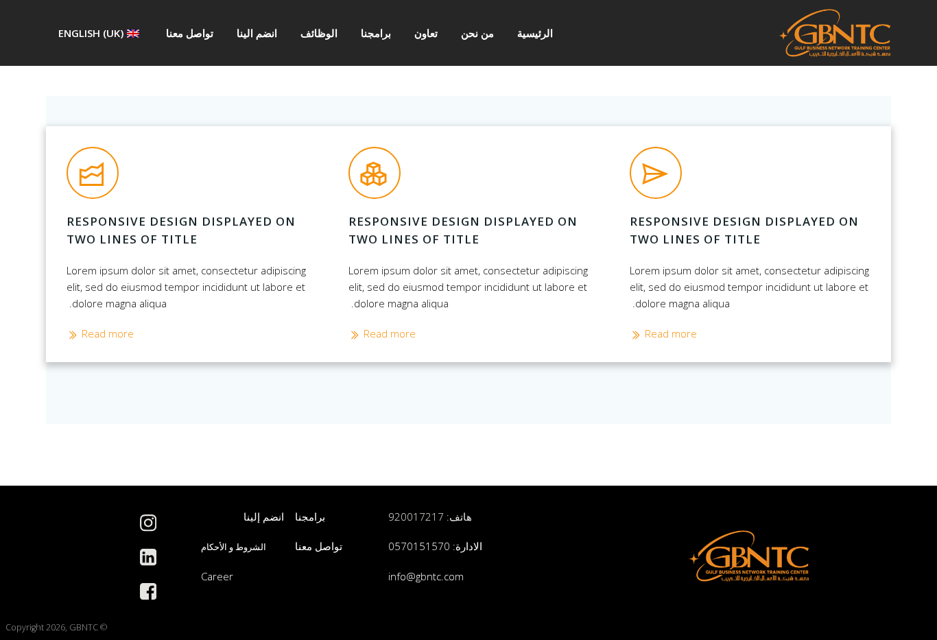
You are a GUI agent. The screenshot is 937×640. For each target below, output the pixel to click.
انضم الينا (257, 33)
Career (217, 576)
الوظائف (318, 33)
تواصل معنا (189, 33)
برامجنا (376, 33)
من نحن (477, 33)
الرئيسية (535, 33)
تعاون (426, 33)
